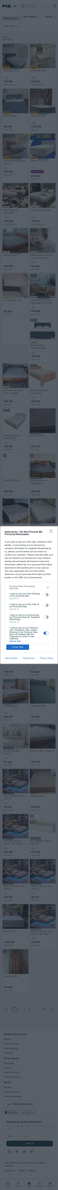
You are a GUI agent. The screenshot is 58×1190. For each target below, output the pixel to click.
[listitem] (29, 587)
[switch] (46, 594)
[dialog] (29, 595)
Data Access (29, 658)
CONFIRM (17, 647)
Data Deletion (11, 658)
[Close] (52, 532)
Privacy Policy (46, 658)
